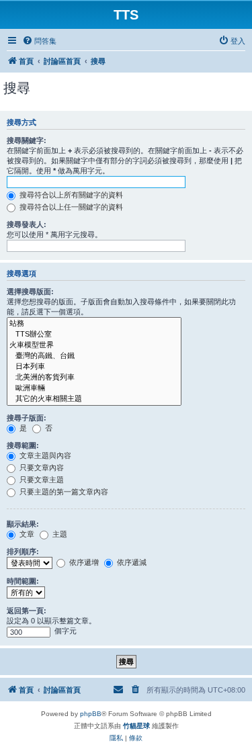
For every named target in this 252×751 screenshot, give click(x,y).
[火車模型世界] (94, 345)
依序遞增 (83, 562)
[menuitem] (39, 41)
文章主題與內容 (44, 455)
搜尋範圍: (23, 445)
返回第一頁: (26, 611)
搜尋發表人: (26, 224)
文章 (25, 534)
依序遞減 (130, 562)
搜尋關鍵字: (26, 140)
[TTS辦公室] (94, 334)
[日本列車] (94, 366)
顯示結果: (23, 524)
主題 (58, 534)
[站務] (94, 323)
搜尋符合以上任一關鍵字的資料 (70, 207)
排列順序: (23, 551)
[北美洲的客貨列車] (94, 377)
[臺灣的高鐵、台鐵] (94, 356)
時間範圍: (23, 581)
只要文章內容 (40, 467)
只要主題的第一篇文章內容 (62, 492)
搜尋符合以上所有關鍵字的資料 (70, 195)
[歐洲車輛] (94, 388)
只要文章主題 (40, 480)
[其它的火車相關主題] (94, 399)
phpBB (90, 713)
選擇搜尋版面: (30, 292)
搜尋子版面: (26, 418)
